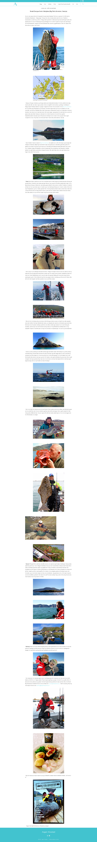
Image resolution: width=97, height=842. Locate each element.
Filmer (55, 4)
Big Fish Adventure (67, 106)
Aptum (57, 839)
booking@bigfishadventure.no (43, 685)
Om (73, 4)
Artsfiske (49, 4)
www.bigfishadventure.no (54, 683)
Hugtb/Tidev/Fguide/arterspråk (64, 4)
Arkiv (77, 4)
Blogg (41, 4)
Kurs (45, 4)
